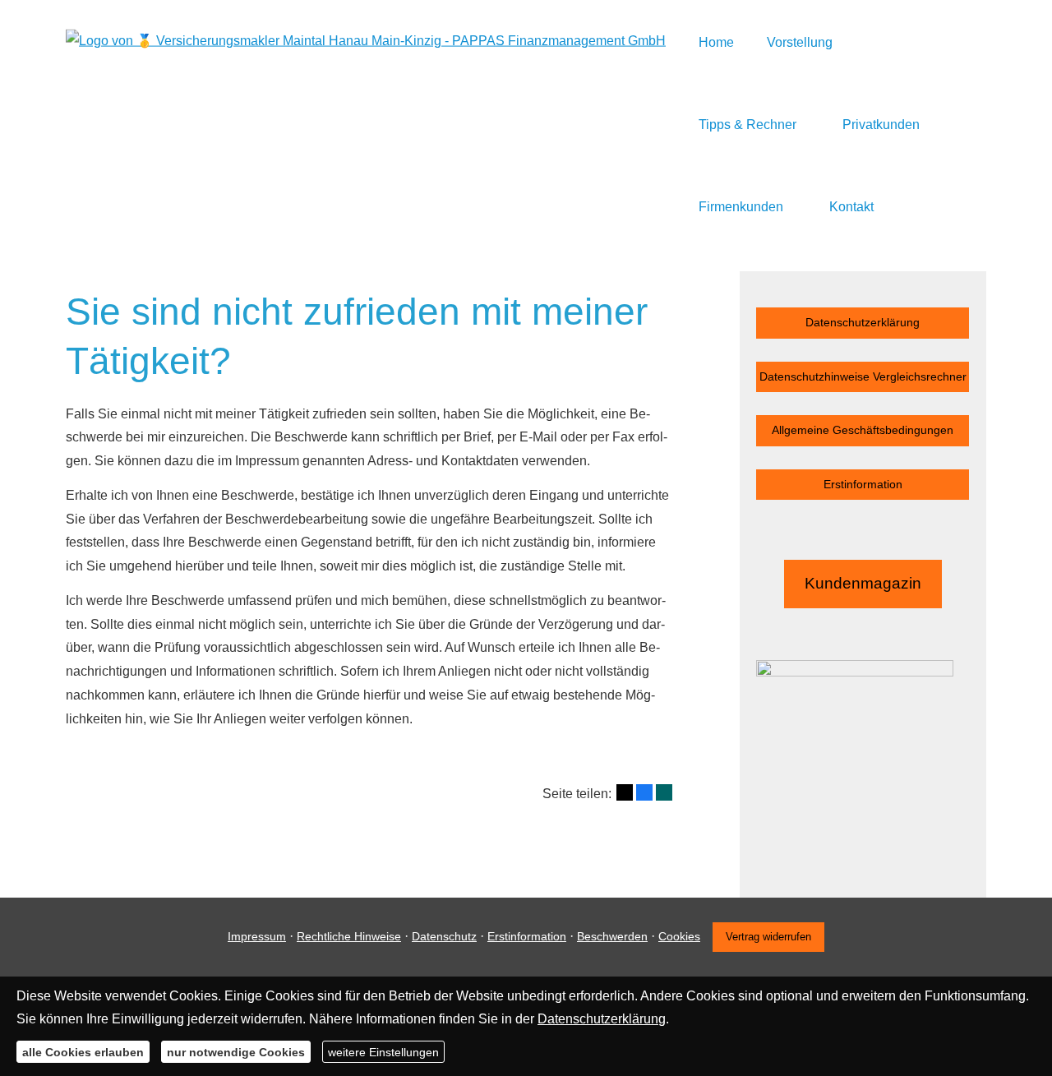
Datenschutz (444, 936)
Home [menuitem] (716, 42)
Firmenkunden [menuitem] (741, 207)
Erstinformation (526, 936)
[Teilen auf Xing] (664, 792)
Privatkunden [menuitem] (881, 125)
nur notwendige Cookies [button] (236, 1051)
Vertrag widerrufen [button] (768, 937)
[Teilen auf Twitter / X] (624, 792)
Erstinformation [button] (863, 484)
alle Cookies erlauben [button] (83, 1051)
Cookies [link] (679, 936)
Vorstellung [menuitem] (800, 42)
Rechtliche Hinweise (349, 936)
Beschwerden (612, 936)
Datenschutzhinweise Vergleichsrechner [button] (863, 376)
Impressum (257, 936)
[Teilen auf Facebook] (644, 792)
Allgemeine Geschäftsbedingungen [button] (862, 429)
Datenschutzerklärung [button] (862, 322)
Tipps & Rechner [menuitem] (747, 125)
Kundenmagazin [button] (863, 583)
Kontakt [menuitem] (851, 207)
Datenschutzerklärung (602, 1019)
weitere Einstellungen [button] (383, 1051)
